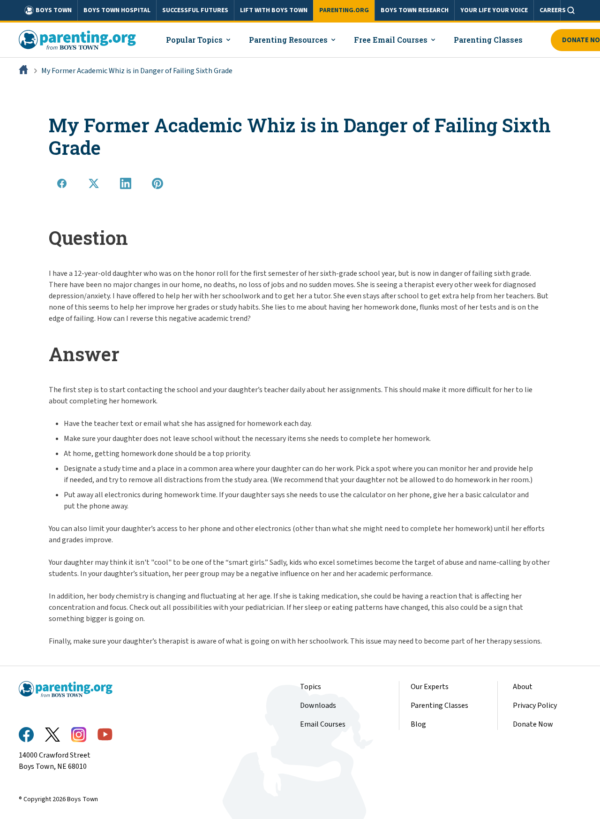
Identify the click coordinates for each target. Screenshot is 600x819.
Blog (418, 724)
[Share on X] (94, 183)
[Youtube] (105, 734)
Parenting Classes (439, 705)
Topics (310, 687)
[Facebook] (26, 734)
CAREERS (553, 10)
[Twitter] (52, 734)
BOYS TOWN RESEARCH (415, 10)
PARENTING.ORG (344, 10)
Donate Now (533, 724)
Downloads (318, 705)
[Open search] (571, 10)
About (522, 687)
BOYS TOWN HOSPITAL (116, 10)
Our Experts (430, 687)
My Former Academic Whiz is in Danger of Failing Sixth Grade (136, 71)
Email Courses (322, 724)
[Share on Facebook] (62, 183)
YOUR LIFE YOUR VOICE (494, 10)
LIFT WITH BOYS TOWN (274, 10)
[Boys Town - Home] (77, 40)
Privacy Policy (535, 705)
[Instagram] (78, 734)
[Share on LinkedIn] (125, 183)
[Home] (24, 71)
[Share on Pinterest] (157, 183)
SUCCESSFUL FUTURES (195, 10)
